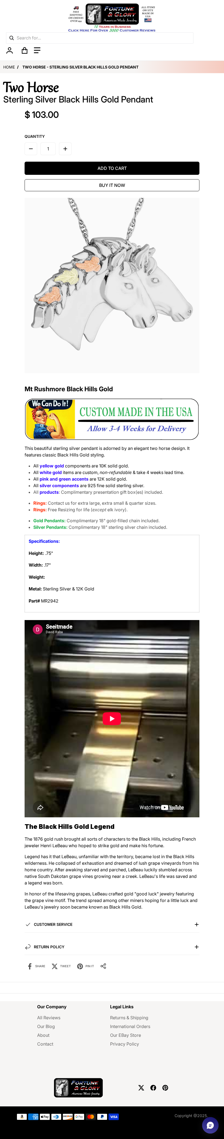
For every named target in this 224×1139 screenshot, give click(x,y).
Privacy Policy (124, 1044)
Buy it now (112, 185)
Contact (45, 1044)
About (43, 1035)
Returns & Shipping (129, 1017)
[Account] (9, 50)
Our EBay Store (125, 1035)
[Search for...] (11, 38)
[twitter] (141, 1088)
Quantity (35, 136)
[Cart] (24, 50)
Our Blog (46, 1026)
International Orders (130, 1026)
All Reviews (48, 1017)
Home (9, 67)
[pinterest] (165, 1088)
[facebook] (153, 1088)
